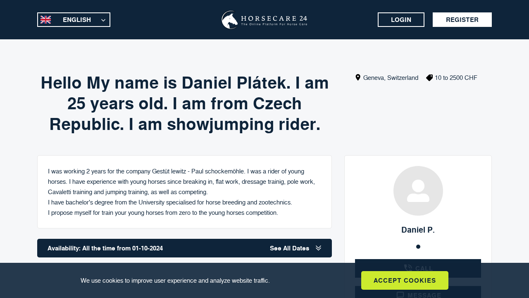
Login (401, 19)
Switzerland (402, 77)
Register (462, 19)
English (77, 19)
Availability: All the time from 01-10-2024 (178, 248)
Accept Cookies (405, 280)
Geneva (373, 77)
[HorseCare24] (264, 20)
